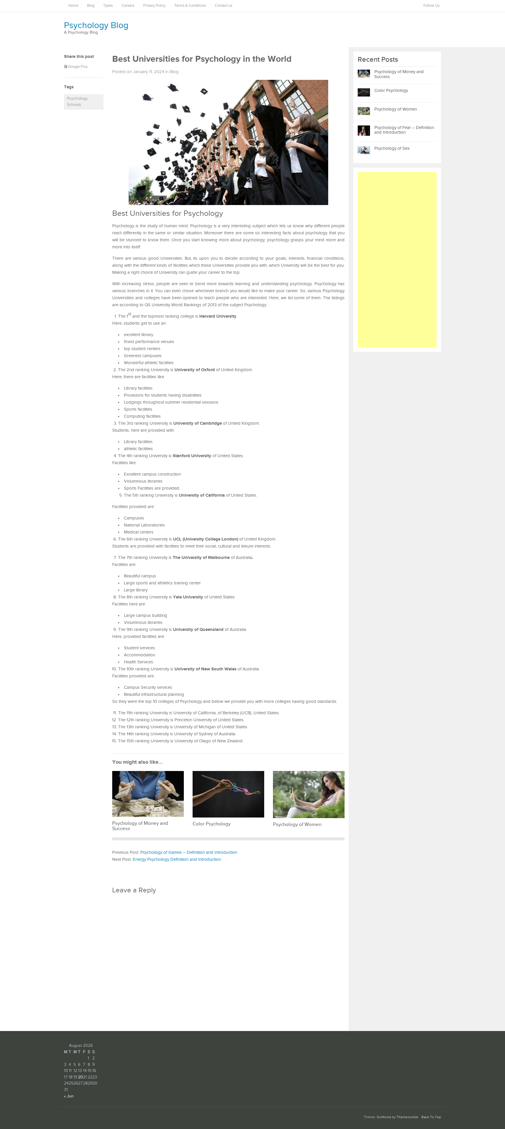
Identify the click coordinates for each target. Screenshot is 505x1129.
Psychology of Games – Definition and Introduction (188, 852)
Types (108, 6)
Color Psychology (391, 90)
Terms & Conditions (190, 6)
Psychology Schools (77, 101)
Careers (128, 6)
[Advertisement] (397, 259)
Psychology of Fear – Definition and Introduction (404, 130)
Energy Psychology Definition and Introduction (177, 859)
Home (73, 6)
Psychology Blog (96, 25)
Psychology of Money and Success (399, 74)
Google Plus (77, 67)
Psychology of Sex (391, 148)
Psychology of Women (395, 109)
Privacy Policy (154, 6)
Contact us (223, 6)
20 (80, 1077)
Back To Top (431, 1117)
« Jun (69, 1096)
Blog (90, 6)
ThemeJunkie (407, 1117)
